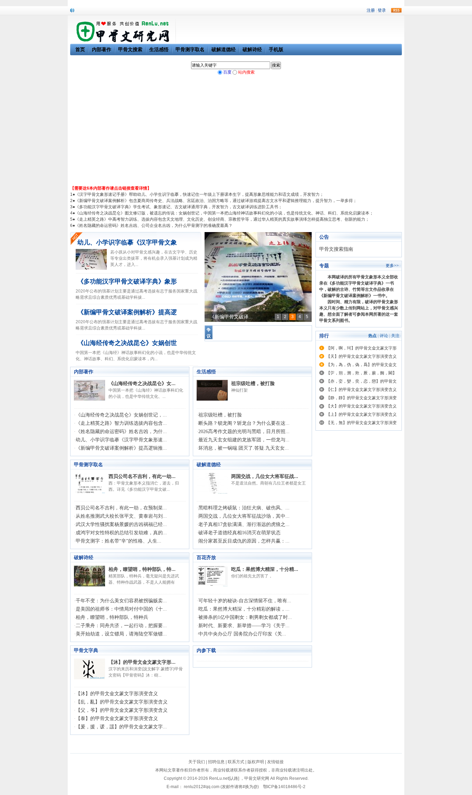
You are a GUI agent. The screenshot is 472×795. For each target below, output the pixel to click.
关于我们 (196, 761)
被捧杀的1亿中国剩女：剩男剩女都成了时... (245, 617)
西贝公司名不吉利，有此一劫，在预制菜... (121, 507)
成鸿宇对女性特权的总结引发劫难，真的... (121, 532)
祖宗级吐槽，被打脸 (253, 383)
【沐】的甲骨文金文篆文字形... (142, 662)
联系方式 (236, 761)
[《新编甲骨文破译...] (258, 277)
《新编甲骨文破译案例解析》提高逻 (127, 312)
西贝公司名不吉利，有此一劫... (142, 476)
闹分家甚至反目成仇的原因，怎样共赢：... (244, 541)
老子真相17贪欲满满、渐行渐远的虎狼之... (244, 524)
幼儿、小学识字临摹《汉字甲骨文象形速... (121, 439)
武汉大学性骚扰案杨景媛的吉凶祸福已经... (121, 524)
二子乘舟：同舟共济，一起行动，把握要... (121, 625)
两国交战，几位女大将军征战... (264, 476)
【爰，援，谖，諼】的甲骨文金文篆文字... (121, 726)
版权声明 (255, 761)
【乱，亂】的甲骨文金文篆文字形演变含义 (122, 702)
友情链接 (275, 761)
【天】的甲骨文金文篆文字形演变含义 (361, 356)
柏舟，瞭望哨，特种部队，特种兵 (112, 617)
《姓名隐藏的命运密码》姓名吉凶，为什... (121, 431)
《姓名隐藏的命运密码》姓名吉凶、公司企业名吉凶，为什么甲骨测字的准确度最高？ (154, 225)
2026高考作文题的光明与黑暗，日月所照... (244, 431)
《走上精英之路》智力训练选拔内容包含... (121, 423)
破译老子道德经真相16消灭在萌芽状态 (239, 532)
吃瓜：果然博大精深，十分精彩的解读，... (244, 609)
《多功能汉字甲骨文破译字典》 (357, 283)
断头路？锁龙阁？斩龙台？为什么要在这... (244, 423)
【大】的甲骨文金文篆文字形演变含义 (361, 406)
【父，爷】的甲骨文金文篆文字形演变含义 (122, 710)
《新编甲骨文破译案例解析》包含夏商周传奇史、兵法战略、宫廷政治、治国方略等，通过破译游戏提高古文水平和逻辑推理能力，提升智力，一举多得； (216, 200)
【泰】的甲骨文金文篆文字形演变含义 (117, 718)
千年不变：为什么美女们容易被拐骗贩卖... (121, 600)
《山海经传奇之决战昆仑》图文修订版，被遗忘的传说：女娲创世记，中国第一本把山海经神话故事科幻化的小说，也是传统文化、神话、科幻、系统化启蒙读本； (224, 213)
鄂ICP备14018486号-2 (284, 786)
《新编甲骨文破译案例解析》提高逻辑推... (121, 448)
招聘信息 (216, 761)
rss (396, 10)
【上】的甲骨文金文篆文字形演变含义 (361, 414)
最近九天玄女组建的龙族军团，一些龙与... (244, 439)
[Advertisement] (236, 133)
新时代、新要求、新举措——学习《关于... (244, 625)
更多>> (392, 265)
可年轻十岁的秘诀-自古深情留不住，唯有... (244, 600)
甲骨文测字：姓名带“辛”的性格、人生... (118, 541)
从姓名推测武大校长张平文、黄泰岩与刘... (121, 516)
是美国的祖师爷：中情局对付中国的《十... (121, 609)
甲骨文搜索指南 (336, 249)
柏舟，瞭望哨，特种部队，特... (142, 569)
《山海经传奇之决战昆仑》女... (142, 383)
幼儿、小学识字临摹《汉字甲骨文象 (127, 242)
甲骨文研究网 (256, 778)
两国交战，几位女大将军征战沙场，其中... (244, 516)
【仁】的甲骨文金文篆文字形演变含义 (361, 389)
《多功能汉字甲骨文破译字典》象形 (127, 281)
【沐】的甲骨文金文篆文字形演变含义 (117, 693)
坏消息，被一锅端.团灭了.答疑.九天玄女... (243, 448)
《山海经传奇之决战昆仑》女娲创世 (127, 342)
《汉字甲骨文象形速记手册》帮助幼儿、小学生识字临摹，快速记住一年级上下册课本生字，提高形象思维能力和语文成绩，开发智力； (199, 194)
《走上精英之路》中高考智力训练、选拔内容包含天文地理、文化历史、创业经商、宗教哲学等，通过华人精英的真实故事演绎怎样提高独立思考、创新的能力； (222, 219)
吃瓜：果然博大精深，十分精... (264, 569)
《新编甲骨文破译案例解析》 (346, 295)
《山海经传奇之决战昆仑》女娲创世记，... (121, 415)
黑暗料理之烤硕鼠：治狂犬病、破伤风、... (244, 507)
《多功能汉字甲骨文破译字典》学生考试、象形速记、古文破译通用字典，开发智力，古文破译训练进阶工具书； (178, 206)
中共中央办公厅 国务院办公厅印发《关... (242, 633)
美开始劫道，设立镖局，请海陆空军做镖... (121, 633)
